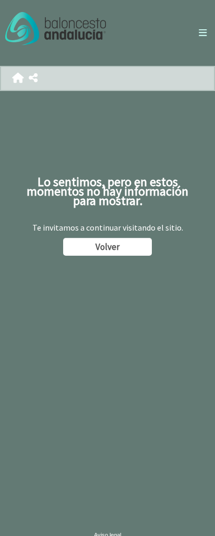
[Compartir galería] (33, 78)
